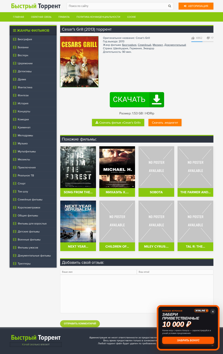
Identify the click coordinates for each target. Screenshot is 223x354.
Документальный (175, 45)
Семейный (144, 45)
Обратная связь (41, 16)
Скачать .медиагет (165, 123)
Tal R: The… (195, 247)
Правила (64, 16)
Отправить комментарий (80, 323)
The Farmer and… (195, 192)
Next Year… (78, 247)
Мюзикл (158, 45)
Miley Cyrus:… (156, 247)
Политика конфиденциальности (98, 16)
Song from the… (78, 192)
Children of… (117, 247)
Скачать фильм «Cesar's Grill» (120, 123)
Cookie (131, 16)
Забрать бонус (188, 340)
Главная (18, 16)
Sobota (156, 192)
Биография (129, 45)
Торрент (36, 6)
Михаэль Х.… (117, 192)
